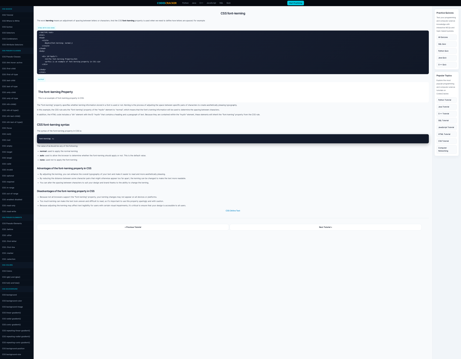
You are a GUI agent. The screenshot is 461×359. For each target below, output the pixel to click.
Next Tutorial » (325, 227)
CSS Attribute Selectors (12, 44)
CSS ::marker (7, 253)
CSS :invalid (7, 170)
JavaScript (211, 3)
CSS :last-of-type (10, 86)
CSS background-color (12, 301)
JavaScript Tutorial (446, 127)
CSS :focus (7, 128)
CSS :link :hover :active (12, 62)
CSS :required (8, 182)
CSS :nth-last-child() (11, 116)
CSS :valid (6, 164)
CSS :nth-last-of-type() (12, 122)
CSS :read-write (9, 211)
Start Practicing (295, 3)
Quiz (228, 3)
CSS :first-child (8, 68)
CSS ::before (7, 229)
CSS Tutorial (7, 15)
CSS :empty (7, 146)
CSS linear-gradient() (11, 313)
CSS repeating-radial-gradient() (16, 336)
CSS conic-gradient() (11, 324)
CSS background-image (12, 307)
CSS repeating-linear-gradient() (16, 330)
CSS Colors (7, 271)
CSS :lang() (7, 158)
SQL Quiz (442, 44)
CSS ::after (7, 235)
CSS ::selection (8, 259)
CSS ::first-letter (9, 241)
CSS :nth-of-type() (10, 110)
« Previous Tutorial (133, 227)
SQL (221, 3)
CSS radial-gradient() (11, 319)
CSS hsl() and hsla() (11, 283)
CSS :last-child (8, 80)
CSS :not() (6, 134)
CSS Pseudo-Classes (11, 57)
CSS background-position (13, 348)
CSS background (9, 295)
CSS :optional (8, 176)
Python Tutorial (444, 100)
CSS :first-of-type (10, 74)
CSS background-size (11, 354)
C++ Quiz (442, 65)
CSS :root (6, 140)
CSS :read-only (8, 205)
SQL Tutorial (443, 120)
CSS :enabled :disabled (12, 199)
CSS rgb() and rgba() (11, 277)
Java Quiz (442, 58)
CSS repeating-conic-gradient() (16, 342)
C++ (201, 3)
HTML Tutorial (444, 134)
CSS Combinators (10, 39)
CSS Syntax (7, 27)
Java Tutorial (443, 107)
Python (185, 3)
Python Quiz (443, 51)
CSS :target (7, 152)
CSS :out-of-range (10, 193)
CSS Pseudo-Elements (12, 223)
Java (194, 3)
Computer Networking (443, 149)
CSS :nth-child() (9, 104)
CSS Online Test (233, 210)
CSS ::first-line (8, 247)
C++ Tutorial (443, 114)
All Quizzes (443, 37)
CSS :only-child (9, 92)
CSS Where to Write (11, 21)
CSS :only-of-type (10, 98)
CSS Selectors (8, 33)
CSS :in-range (8, 187)
